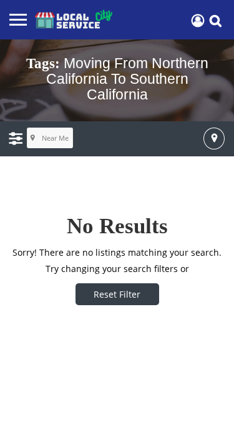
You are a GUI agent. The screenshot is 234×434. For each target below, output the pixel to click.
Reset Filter (117, 294)
